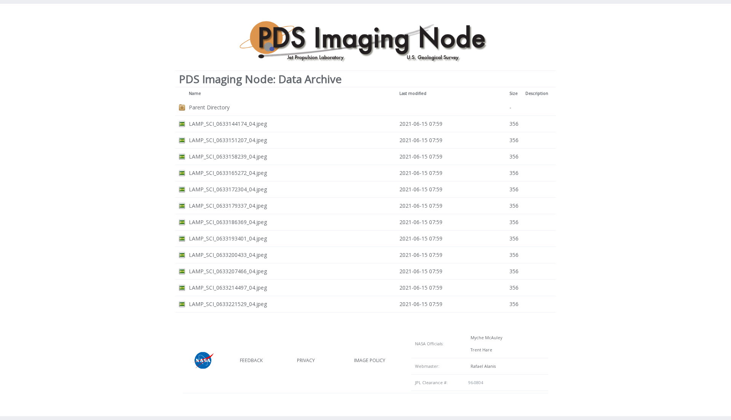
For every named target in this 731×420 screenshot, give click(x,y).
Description (536, 93)
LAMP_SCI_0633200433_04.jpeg (228, 254)
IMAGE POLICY (369, 360)
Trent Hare (480, 350)
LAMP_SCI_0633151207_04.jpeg (228, 140)
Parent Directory (209, 107)
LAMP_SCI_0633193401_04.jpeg (228, 238)
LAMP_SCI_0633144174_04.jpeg (228, 123)
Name (195, 93)
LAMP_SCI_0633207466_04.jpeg (228, 271)
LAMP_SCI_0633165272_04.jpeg (228, 172)
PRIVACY (306, 360)
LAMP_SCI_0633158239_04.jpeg (228, 156)
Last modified (412, 93)
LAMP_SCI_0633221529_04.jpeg (228, 304)
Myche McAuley (485, 337)
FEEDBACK (251, 360)
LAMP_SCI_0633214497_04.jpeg (228, 287)
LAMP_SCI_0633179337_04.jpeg (228, 205)
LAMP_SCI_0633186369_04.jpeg (228, 222)
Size (513, 93)
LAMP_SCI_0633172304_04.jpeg (228, 189)
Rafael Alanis (482, 366)
